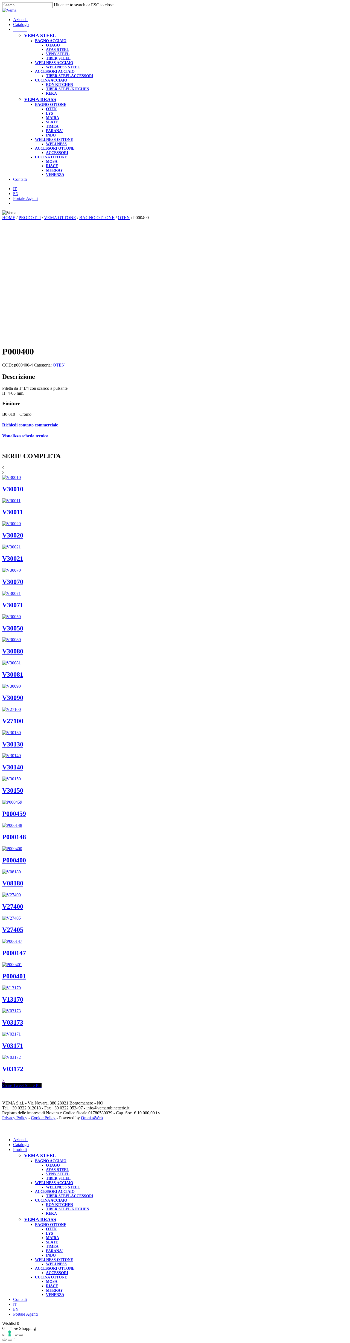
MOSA (51, 1282)
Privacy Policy (14, 1117)
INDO (51, 1255)
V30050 (12, 628)
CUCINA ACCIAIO (51, 1200)
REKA (51, 1213)
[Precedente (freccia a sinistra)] (4, 1340)
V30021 (12, 558)
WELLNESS (56, 1264)
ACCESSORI (57, 1273)
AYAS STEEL (57, 1170)
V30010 (12, 489)
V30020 (12, 535)
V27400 (12, 906)
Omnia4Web (92, 1117)
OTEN (124, 217)
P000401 (14, 976)
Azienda (20, 1139)
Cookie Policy (43, 1117)
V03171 (12, 1045)
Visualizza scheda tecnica (25, 436)
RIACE (52, 1286)
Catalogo (21, 1144)
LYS (49, 1233)
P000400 (14, 860)
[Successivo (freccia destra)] (10, 1340)
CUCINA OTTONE (51, 1277)
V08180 (12, 883)
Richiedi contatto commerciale (30, 425)
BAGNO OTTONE (97, 217)
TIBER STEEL (58, 1178)
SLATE (52, 1242)
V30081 (12, 674)
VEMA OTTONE (60, 217)
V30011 (12, 512)
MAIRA (52, 1238)
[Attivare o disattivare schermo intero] (15, 1335)
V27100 (12, 721)
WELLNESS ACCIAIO (54, 1183)
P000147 (14, 953)
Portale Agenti (25, 1314)
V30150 (12, 790)
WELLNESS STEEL (63, 1187)
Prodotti (20, 1149)
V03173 (12, 1022)
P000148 (14, 837)
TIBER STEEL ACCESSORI (69, 1196)
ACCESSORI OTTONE (54, 1268)
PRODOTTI (30, 217)
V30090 (12, 697)
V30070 (12, 581)
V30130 (12, 744)
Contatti (20, 1299)
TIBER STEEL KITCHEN (67, 1209)
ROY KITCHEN (59, 1205)
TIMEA (52, 1247)
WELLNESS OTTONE (54, 1260)
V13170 (12, 999)
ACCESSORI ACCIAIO (55, 1192)
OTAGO (53, 1165)
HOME (8, 217)
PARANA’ (54, 1251)
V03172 (12, 1068)
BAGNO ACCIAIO (50, 1161)
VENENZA (55, 1295)
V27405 (12, 929)
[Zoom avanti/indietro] (21, 1335)
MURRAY (54, 1290)
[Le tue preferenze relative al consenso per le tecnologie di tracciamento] (9, 1333)
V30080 (12, 651)
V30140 (12, 767)
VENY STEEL (57, 1174)
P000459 (14, 813)
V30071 (12, 605)
